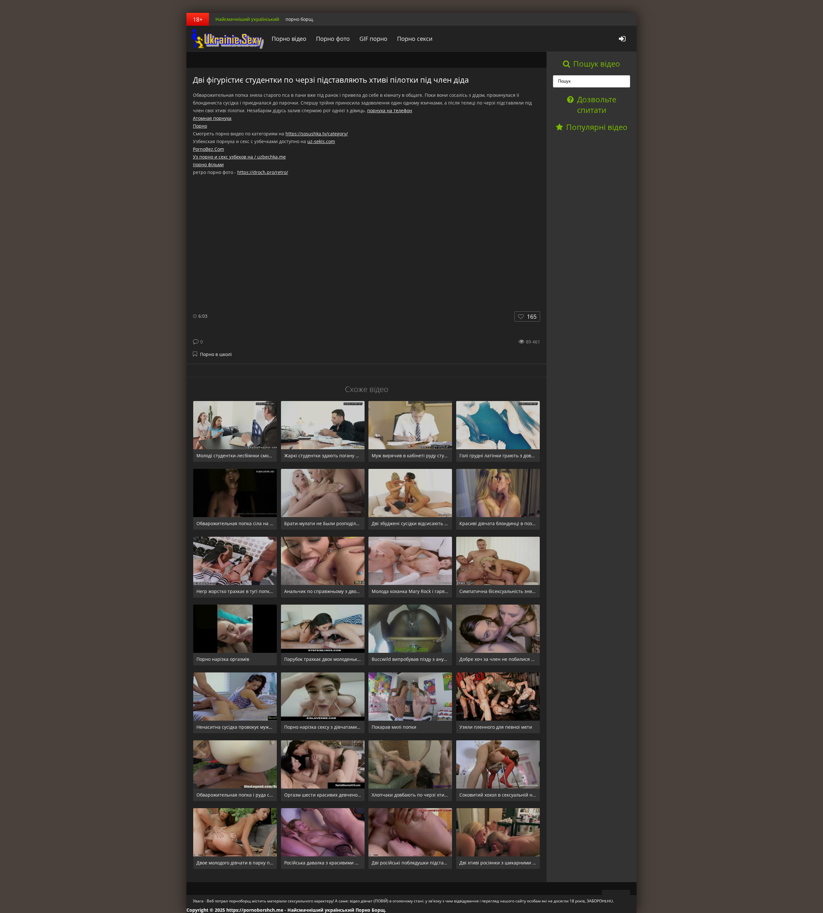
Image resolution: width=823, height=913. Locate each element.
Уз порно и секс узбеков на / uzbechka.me (239, 157)
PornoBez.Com (208, 149)
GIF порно (373, 38)
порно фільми (208, 164)
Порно (200, 126)
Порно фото (333, 38)
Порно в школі (216, 354)
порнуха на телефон (389, 110)
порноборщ (226, 38)
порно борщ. (299, 19)
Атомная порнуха (212, 118)
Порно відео (289, 38)
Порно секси (414, 38)
